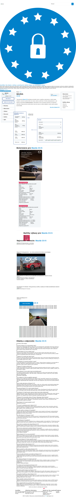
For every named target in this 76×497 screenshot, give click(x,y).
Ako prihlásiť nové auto (29, 492)
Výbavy (5, 111)
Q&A (5, 119)
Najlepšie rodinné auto (47, 493)
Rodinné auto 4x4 (46, 494)
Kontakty (57, 491)
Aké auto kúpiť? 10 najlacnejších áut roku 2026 (34, 491)
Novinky (16, 493)
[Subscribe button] (44, 488)
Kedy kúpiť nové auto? (29, 493)
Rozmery (6, 105)
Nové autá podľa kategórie (20, 491)
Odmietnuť (2, 90)
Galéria (5, 116)
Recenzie (6, 114)
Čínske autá (45, 492)
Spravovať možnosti (3, 89)
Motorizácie (6, 108)
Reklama (57, 492)
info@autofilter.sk (41, 495)
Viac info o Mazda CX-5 (54, 107)
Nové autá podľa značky (19, 492)
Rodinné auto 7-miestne (47, 491)
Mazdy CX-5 (25, 99)
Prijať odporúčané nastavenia (5, 91)
